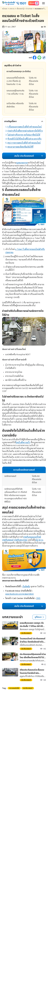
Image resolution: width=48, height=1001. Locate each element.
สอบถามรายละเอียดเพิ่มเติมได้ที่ (20, 146)
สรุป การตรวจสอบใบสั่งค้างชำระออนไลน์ (24, 142)
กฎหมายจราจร (22, 162)
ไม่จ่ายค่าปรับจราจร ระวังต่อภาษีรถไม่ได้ (23, 134)
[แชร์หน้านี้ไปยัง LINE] (39, 57)
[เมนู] (43, 3)
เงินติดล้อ (26, 586)
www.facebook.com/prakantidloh (19, 594)
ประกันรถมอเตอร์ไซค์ (32, 537)
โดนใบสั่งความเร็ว (23, 442)
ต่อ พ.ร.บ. (39, 539)
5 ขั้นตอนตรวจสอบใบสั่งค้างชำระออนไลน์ (24, 126)
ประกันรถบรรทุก (20, 539)
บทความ (12, 8)
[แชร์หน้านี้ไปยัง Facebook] (34, 57)
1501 (38, 598)
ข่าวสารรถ (29, 8)
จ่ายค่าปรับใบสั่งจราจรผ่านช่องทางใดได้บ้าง (25, 130)
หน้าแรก (4, 8)
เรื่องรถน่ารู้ (20, 8)
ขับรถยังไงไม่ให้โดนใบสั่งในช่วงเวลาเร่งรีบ (24, 138)
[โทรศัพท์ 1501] (21, 3)
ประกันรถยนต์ (7, 539)
